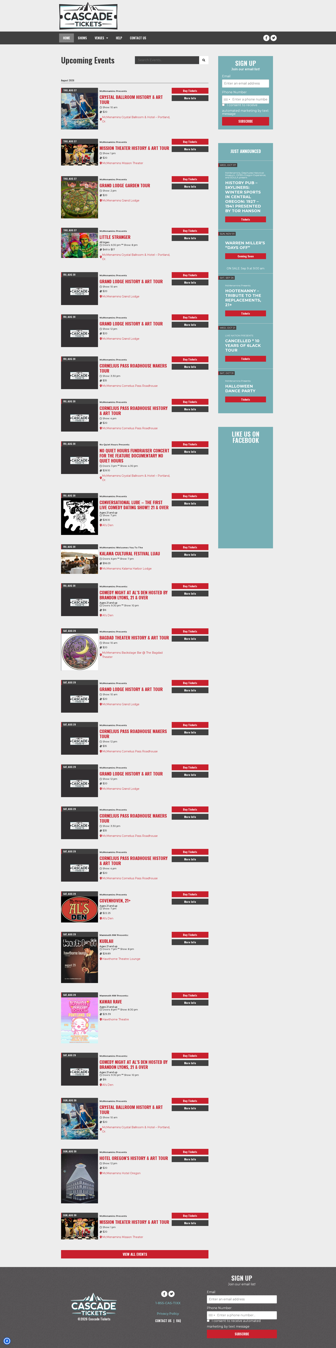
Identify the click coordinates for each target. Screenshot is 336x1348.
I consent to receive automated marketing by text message (245, 109)
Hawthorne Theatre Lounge (121, 959)
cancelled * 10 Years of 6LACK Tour (243, 346)
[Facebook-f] (266, 38)
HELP (119, 38)
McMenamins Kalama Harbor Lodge (127, 568)
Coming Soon (246, 256)
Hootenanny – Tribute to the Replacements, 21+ (243, 297)
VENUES (99, 38)
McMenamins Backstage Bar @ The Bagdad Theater (132, 655)
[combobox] (226, 99)
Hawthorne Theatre (115, 1019)
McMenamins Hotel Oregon (121, 1173)
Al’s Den (107, 525)
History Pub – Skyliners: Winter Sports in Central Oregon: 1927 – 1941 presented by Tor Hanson (243, 196)
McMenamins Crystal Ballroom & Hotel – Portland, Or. (136, 119)
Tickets (245, 219)
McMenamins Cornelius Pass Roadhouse (130, 386)
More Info (190, 98)
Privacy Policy (168, 1313)
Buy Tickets (190, 91)
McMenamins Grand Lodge (120, 200)
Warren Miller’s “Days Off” (245, 245)
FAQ (178, 1320)
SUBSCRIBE (245, 121)
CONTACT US (138, 38)
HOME (66, 38)
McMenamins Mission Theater (122, 163)
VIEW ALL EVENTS (135, 1254)
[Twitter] (273, 38)
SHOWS (82, 38)
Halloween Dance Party (240, 388)
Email (226, 76)
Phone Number (234, 92)
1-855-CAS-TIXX (167, 1303)
